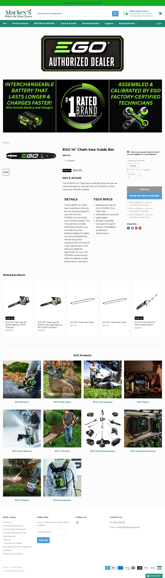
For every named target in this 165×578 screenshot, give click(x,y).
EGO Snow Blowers (22, 451)
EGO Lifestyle (22, 500)
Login (158, 23)
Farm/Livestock (20, 23)
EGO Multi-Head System (102, 451)
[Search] (115, 13)
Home (6, 143)
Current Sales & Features (14, 529)
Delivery (7, 540)
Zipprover (146, 170)
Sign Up (43, 540)
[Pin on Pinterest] (140, 228)
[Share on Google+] (136, 228)
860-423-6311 (119, 522)
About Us (7, 522)
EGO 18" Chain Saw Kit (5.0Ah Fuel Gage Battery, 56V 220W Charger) (50, 324)
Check (132, 166)
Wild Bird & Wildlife (44, 23)
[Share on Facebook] (128, 228)
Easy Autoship (9, 536)
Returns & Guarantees (13, 554)
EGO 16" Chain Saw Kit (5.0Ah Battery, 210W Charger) (16, 324)
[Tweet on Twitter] (132, 228)
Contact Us (155, 576)
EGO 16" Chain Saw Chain (82, 322)
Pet (5, 23)
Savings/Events (127, 23)
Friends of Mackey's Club (14, 533)
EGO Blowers (22, 402)
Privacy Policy (16, 567)
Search (6, 567)
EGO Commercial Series (143, 451)
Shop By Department (13, 526)
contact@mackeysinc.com (128, 527)
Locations (7, 550)
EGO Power (143, 402)
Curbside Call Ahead (12, 543)
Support (109, 23)
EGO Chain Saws (62, 402)
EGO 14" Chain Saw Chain (114, 322)
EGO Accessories (62, 500)
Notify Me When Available (144, 195)
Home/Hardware (91, 23)
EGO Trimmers (62, 451)
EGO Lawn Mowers (102, 402)
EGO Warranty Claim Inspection (17, 547)
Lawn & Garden (69, 23)
